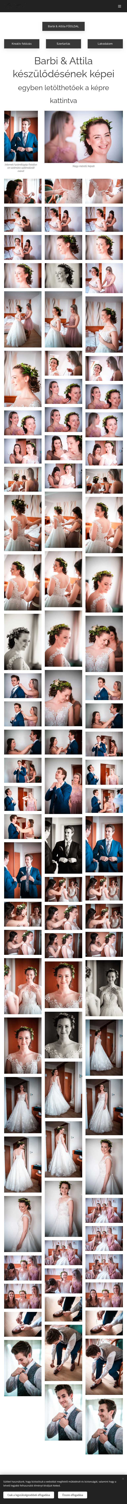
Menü (119, 6)
